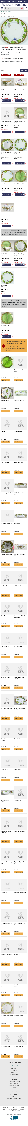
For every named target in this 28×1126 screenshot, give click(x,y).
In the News (14, 1100)
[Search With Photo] (22, 8)
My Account (14, 1065)
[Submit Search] (5, 8)
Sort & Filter (24, 70)
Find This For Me (5, 380)
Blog (14, 1104)
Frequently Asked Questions (14, 1098)
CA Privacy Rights (11, 1109)
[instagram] (17, 1062)
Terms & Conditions (8, 1107)
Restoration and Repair (14, 1085)
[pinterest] (16, 1062)
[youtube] (19, 1062)
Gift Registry (14, 1089)
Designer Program (14, 1091)
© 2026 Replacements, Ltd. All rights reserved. (12, 1113)
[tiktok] (20, 1062)
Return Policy (14, 1072)
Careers (14, 1102)
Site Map (17, 1107)
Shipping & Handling (14, 1074)
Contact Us (14, 1070)
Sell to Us (14, 1087)
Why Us (14, 1096)
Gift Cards (14, 1076)
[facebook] (14, 1062)
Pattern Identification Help (14, 1081)
